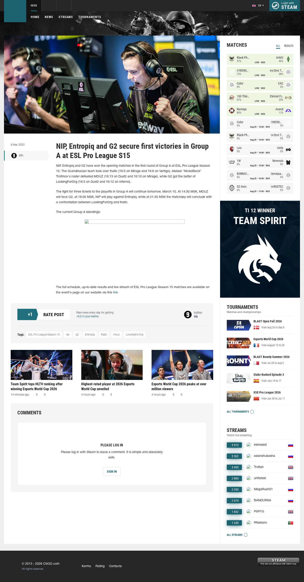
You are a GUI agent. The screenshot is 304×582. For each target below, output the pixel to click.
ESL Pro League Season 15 (44, 334)
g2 (77, 334)
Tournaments (89, 17)
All (278, 45)
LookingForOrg (134, 334)
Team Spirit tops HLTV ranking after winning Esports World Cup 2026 (37, 386)
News (34, 5)
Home (35, 17)
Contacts (115, 566)
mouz (116, 334)
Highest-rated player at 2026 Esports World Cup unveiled (107, 386)
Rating (100, 566)
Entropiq (90, 334)
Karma (86, 566)
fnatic (104, 334)
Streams (66, 17)
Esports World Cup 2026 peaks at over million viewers (179, 386)
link (115, 292)
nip (67, 334)
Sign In (112, 471)
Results (288, 45)
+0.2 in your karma (87, 316)
